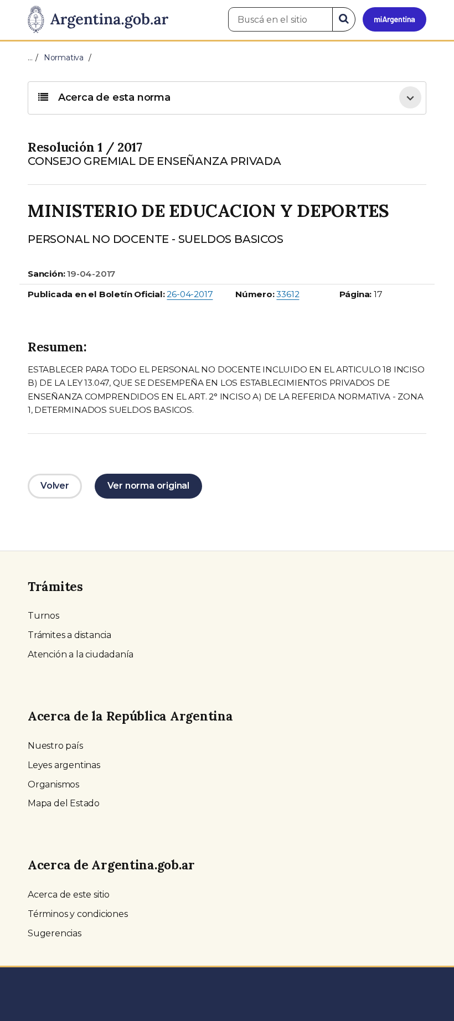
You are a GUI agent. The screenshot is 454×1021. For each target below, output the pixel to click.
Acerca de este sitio (69, 894)
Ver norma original (148, 485)
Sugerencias (54, 933)
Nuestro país (55, 745)
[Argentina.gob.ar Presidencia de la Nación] (98, 20)
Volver (54, 485)
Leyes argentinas (64, 765)
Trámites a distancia (69, 635)
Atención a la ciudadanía (80, 654)
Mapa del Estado (64, 803)
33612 (287, 294)
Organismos (53, 784)
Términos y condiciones (78, 914)
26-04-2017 (190, 294)
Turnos (43, 615)
